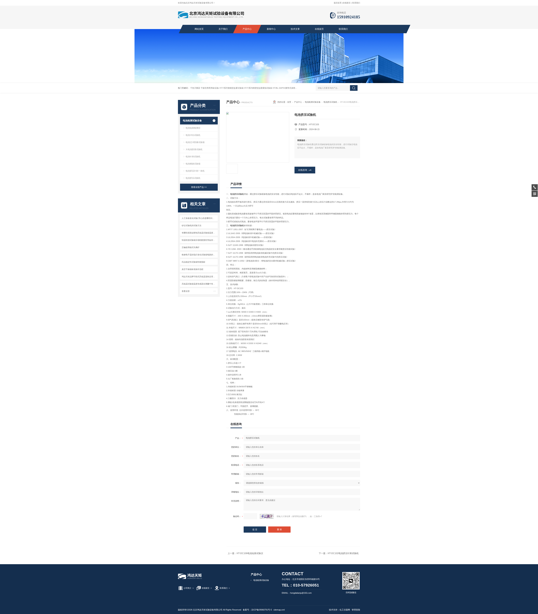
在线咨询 (302, 170)
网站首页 (199, 29)
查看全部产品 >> (199, 187)
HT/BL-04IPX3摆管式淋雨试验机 (287, 88)
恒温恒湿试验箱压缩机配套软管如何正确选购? (199, 240)
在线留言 (347, 3)
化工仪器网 (344, 610)
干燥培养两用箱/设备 (210, 88)
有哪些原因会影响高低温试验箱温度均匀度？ (199, 233)
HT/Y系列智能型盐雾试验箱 (231, 88)
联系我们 (356, 3)
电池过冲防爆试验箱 (195, 142)
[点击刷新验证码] (267, 516)
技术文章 (295, 29)
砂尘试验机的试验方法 (191, 225)
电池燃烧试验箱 (193, 163)
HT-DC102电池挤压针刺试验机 (343, 553)
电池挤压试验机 (193, 178)
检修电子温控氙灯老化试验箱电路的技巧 (199, 255)
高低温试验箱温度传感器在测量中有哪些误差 (199, 284)
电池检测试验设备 (192, 120)
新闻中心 (271, 29)
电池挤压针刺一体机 (195, 171)
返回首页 (338, 3)
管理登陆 (356, 610)
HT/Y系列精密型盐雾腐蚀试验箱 (258, 88)
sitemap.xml (279, 610)
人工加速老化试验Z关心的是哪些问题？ (199, 218)
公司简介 (187, 588)
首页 (289, 102)
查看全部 (186, 291)
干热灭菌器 (195, 88)
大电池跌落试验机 (194, 149)
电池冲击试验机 (193, 135)
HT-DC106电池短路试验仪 (250, 553)
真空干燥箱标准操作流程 (192, 269)
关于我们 (223, 29)
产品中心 (247, 29)
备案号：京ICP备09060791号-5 (257, 610)
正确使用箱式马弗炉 (190, 247)
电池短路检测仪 (193, 128)
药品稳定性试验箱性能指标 (193, 262)
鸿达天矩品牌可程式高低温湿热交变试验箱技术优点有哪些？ (199, 276)
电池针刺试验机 (193, 156)
